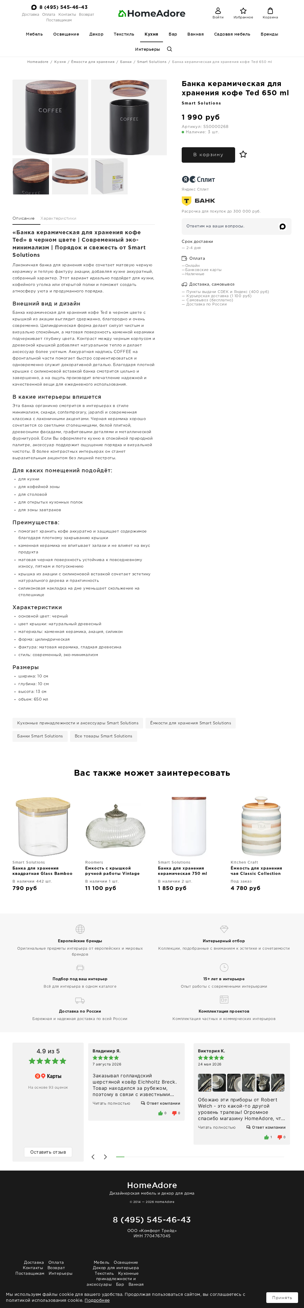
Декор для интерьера (116, 1268)
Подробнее (97, 1300)
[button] (93, 1157)
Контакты (67, 14)
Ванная (195, 34)
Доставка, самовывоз (211, 284)
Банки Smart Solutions (40, 736)
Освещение (66, 34)
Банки (126, 62)
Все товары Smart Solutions (103, 736)
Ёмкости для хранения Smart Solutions (190, 723)
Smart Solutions (152, 62)
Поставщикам (59, 20)
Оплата (48, 14)
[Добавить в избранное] (242, 154)
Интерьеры (147, 49)
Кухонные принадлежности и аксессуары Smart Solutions (77, 723)
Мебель (34, 34)
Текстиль (124, 34)
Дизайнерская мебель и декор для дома (152, 1188)
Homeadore (38, 62)
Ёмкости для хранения (93, 62)
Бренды (269, 34)
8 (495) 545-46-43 (63, 7)
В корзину (208, 154)
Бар (173, 34)
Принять (282, 1297)
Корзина (270, 17)
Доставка (30, 14)
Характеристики (58, 218)
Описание (23, 218)
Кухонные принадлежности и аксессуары (113, 1279)
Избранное (244, 17)
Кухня (152, 34)
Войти (218, 17)
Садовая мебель (232, 34)
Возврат (86, 14)
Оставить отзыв (48, 1152)
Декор (96, 34)
